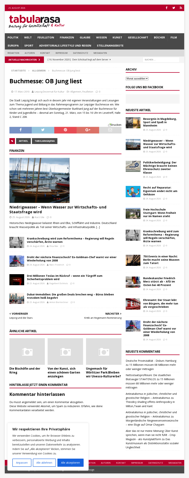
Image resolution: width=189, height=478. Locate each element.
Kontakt (45, 53)
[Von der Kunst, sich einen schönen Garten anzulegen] (65, 351)
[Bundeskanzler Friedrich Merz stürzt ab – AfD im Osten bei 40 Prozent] (133, 282)
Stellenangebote (110, 45)
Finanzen (67, 37)
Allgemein (75, 91)
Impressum (62, 53)
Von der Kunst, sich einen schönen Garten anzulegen (64, 372)
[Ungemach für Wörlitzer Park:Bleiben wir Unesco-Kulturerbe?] (103, 351)
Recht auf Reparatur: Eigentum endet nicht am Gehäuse (160, 191)
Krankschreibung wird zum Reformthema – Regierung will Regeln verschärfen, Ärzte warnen (70, 240)
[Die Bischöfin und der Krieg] (27, 351)
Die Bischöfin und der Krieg (24, 370)
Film (174, 37)
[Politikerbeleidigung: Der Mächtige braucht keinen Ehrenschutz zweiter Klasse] (133, 166)
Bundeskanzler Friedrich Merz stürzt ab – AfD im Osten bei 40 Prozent (159, 281)
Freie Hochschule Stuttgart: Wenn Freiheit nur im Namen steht (159, 213)
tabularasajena (45, 141)
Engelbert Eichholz (58, 283)
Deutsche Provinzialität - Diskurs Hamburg (151, 360)
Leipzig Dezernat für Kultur (49, 91)
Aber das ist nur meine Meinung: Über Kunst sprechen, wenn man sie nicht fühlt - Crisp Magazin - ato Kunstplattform (152, 435)
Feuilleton (45, 37)
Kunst (117, 37)
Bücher (159, 37)
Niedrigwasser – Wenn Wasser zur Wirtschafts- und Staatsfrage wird (57, 209)
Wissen (101, 37)
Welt (28, 37)
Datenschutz (80, 53)
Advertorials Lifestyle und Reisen (65, 45)
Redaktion (13, 53)
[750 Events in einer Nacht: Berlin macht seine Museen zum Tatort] (133, 260)
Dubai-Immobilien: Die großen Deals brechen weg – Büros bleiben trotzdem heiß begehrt (70, 296)
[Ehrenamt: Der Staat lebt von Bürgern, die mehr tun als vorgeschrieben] (133, 303)
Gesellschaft (138, 37)
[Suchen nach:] (161, 59)
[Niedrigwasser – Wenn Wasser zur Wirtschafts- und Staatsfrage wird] (65, 180)
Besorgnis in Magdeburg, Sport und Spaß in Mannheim (160, 122)
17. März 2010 (21, 91)
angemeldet (29, 402)
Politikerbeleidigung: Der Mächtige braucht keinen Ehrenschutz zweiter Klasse (160, 167)
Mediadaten (100, 53)
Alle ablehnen (44, 462)
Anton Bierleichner (58, 302)
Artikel (23, 141)
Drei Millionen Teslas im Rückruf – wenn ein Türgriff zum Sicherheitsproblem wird (64, 277)
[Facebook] (166, 8)
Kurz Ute (39, 217)
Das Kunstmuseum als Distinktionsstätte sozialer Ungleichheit (152, 443)
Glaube (85, 37)
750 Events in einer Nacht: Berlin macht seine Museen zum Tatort (161, 260)
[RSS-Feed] (181, 8)
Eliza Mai (53, 246)
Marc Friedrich (56, 264)
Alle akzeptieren (70, 462)
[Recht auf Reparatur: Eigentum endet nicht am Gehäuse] (133, 191)
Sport (28, 45)
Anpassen (22, 462)
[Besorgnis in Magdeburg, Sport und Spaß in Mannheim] (133, 122)
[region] (48, 447)
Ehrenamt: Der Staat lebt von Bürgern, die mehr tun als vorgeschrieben (160, 303)
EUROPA (13, 45)
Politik (13, 37)
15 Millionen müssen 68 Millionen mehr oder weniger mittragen (150, 383)
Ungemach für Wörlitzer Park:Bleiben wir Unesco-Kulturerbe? (103, 372)
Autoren (30, 53)
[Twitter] (174, 8)
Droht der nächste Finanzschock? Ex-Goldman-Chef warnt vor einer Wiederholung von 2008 (71, 258)
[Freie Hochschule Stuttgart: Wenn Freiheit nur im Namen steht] (133, 213)
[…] (98, 227)
